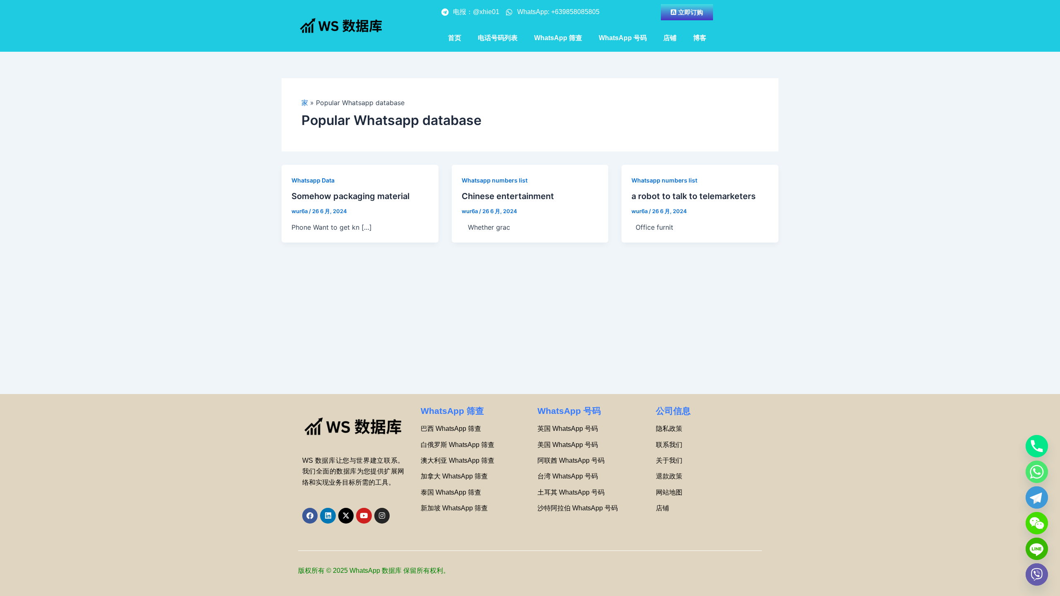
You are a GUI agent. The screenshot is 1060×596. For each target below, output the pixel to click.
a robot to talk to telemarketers (693, 196)
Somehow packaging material (351, 196)
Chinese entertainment (508, 196)
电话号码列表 (498, 37)
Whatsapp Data (313, 180)
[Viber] (1037, 574)
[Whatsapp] (1037, 472)
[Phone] (1037, 446)
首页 (454, 37)
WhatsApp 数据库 (375, 570)
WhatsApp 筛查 (558, 37)
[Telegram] (1037, 497)
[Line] (1037, 549)
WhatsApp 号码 (623, 37)
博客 (699, 37)
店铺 (670, 37)
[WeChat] (1037, 523)
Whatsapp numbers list (495, 180)
